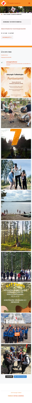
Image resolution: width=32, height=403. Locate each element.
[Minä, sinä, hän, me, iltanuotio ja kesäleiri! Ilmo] (16, 144)
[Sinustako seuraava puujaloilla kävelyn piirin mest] (16, 175)
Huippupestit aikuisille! (6, 57)
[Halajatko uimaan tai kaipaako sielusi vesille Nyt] (16, 205)
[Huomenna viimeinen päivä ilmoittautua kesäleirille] (16, 113)
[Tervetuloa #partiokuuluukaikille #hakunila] (16, 82)
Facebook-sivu (4, 55)
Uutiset (12, 33)
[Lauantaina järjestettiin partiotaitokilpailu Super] (16, 359)
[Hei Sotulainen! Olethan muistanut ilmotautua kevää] (16, 298)
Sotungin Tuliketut (14, 3)
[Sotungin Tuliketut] (3, 3)
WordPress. (21, 395)
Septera (15, 395)
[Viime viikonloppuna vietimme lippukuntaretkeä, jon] (16, 267)
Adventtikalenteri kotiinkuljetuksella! (13, 29)
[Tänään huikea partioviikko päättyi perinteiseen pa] (16, 328)
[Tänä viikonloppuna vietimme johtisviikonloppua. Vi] (16, 236)
